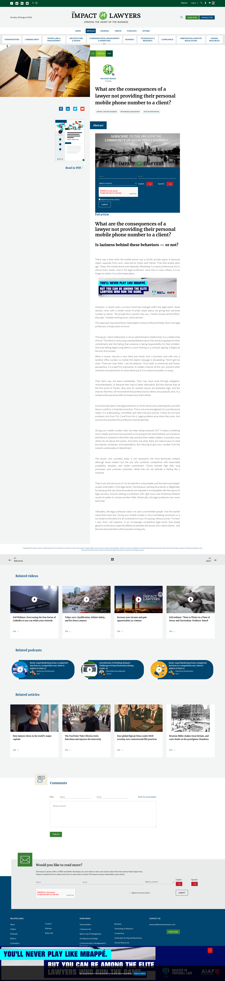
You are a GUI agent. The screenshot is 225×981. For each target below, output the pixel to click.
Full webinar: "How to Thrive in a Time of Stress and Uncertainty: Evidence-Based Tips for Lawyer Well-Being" (189, 619)
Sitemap (48, 928)
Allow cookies (139, 973)
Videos (118, 31)
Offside (146, 31)
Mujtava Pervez (108, 79)
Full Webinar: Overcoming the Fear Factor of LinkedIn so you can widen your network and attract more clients (34, 619)
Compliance (167, 39)
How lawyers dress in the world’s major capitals (32, 737)
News (78, 31)
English (141, 184)
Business (129, 39)
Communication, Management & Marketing (104, 39)
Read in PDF (73, 167)
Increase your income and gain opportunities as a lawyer (132, 619)
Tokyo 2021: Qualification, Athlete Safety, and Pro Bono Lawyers (85, 619)
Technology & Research (148, 39)
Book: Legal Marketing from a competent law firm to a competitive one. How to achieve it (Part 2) (49, 666)
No (150, 184)
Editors (13, 938)
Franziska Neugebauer (115, 672)
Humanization (12, 39)
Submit (104, 204)
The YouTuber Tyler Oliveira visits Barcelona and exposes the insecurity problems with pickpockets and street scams (83, 738)
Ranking (105, 31)
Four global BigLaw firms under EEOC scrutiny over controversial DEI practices (137, 737)
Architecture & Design (76, 39)
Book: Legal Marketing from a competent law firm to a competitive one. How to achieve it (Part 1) (188, 666)
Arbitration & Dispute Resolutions (191, 39)
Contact (48, 924)
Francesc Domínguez (45, 672)
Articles (91, 31)
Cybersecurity (32, 39)
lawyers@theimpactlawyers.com (162, 924)
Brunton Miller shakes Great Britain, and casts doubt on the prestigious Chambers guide (189, 738)
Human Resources (214, 39)
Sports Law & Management (54, 39)
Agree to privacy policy (110, 199)
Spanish (161, 184)
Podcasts (132, 31)
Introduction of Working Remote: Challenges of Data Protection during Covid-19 (116, 666)
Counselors (15, 943)
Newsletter (207, 17)
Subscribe (192, 17)
